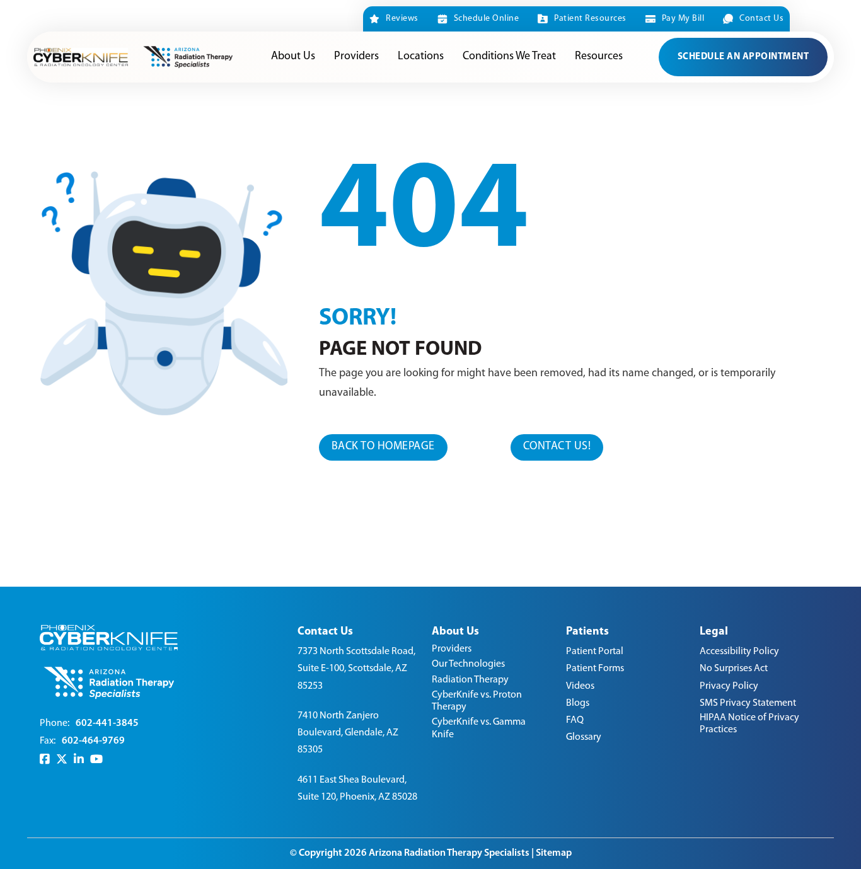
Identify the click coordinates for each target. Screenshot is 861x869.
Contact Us (761, 18)
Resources (599, 56)
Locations (421, 56)
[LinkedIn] (79, 759)
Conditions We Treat (509, 56)
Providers (356, 56)
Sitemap (554, 853)
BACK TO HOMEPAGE (383, 446)
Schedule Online (486, 18)
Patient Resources (590, 18)
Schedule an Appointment (743, 57)
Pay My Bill (683, 18)
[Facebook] (45, 759)
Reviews (402, 18)
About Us (293, 56)
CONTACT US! (557, 446)
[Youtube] (96, 759)
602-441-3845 (107, 723)
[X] (61, 759)
